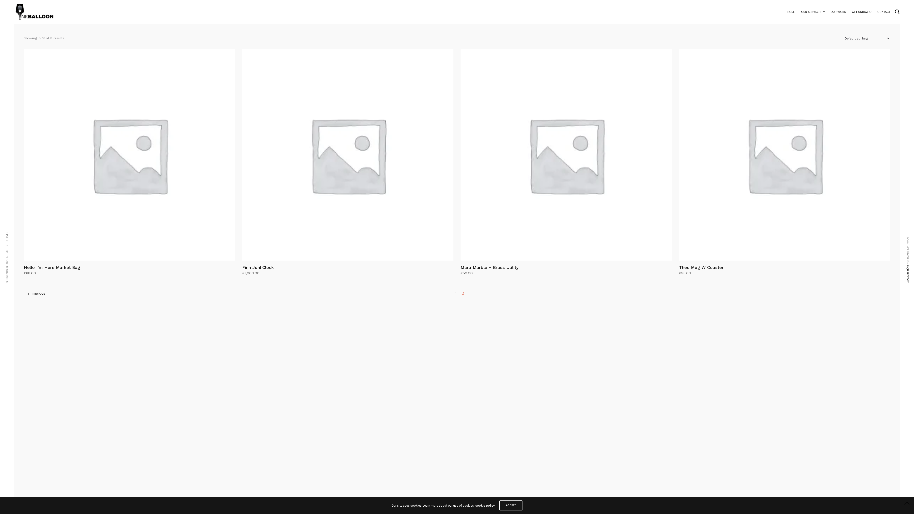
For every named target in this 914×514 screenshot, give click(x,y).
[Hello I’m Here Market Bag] (129, 155)
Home (791, 12)
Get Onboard (862, 12)
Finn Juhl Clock (258, 267)
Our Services (811, 12)
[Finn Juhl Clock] (348, 155)
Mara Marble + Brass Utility (490, 267)
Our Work (838, 12)
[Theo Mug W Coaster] (784, 155)
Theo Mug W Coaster (701, 267)
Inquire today (907, 274)
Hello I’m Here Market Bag (52, 267)
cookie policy (485, 505)
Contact (883, 12)
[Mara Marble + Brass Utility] (566, 155)
